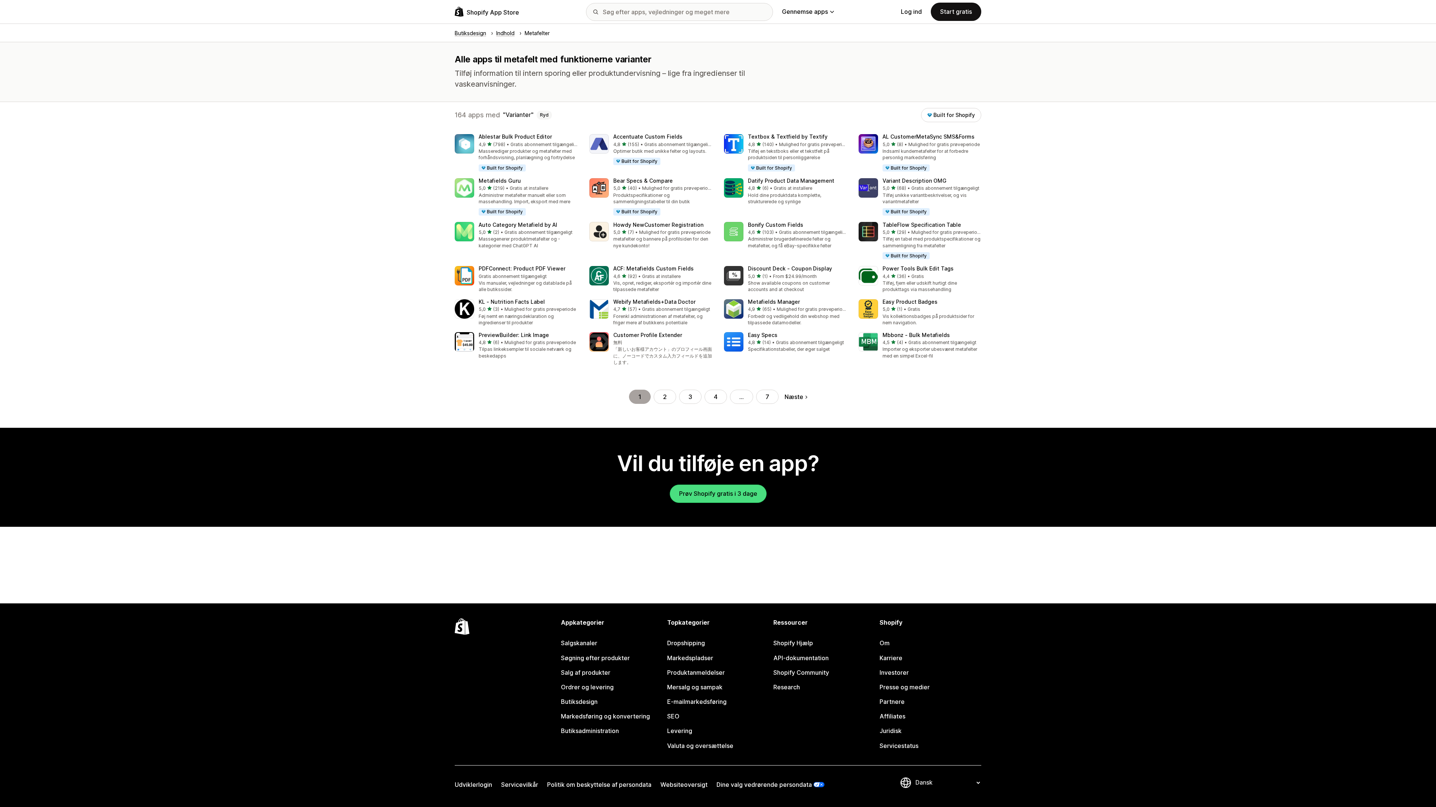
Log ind (911, 11)
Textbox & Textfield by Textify (788, 136)
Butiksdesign (579, 701)
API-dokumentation (801, 658)
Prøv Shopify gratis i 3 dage (718, 493)
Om (885, 643)
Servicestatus (899, 745)
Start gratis (956, 11)
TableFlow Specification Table (922, 225)
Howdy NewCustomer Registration (658, 225)
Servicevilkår (519, 784)
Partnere (892, 701)
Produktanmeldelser (696, 672)
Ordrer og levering (587, 687)
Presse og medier (905, 687)
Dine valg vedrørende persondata (764, 784)
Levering (679, 731)
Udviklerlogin (473, 784)
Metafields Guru (500, 180)
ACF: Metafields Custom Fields (653, 268)
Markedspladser (690, 658)
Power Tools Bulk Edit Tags (918, 268)
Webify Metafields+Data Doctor (654, 302)
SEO (673, 716)
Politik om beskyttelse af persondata (599, 784)
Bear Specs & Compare (643, 180)
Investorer (894, 672)
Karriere (891, 658)
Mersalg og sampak (694, 687)
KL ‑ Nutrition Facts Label (512, 302)
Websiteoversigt (684, 784)
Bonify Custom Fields (775, 225)
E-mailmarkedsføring (697, 701)
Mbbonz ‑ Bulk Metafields (916, 335)
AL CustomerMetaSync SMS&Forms (929, 136)
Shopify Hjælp (793, 643)
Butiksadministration (590, 731)
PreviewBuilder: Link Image (514, 335)
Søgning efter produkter (595, 658)
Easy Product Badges (910, 302)
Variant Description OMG (914, 180)
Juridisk (891, 731)
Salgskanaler (579, 643)
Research (786, 687)
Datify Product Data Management (791, 180)
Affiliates (892, 716)
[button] (516, 153)
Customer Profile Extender (647, 335)
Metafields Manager (774, 302)
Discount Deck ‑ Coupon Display (790, 268)
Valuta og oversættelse (700, 745)
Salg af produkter (585, 672)
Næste (794, 397)
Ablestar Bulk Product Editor (515, 136)
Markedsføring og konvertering (605, 716)
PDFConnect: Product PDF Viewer (522, 268)
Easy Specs (762, 335)
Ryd (544, 115)
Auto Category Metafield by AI (518, 225)
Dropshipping (686, 643)
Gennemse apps (805, 11)
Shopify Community (801, 672)
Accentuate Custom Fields (647, 136)
